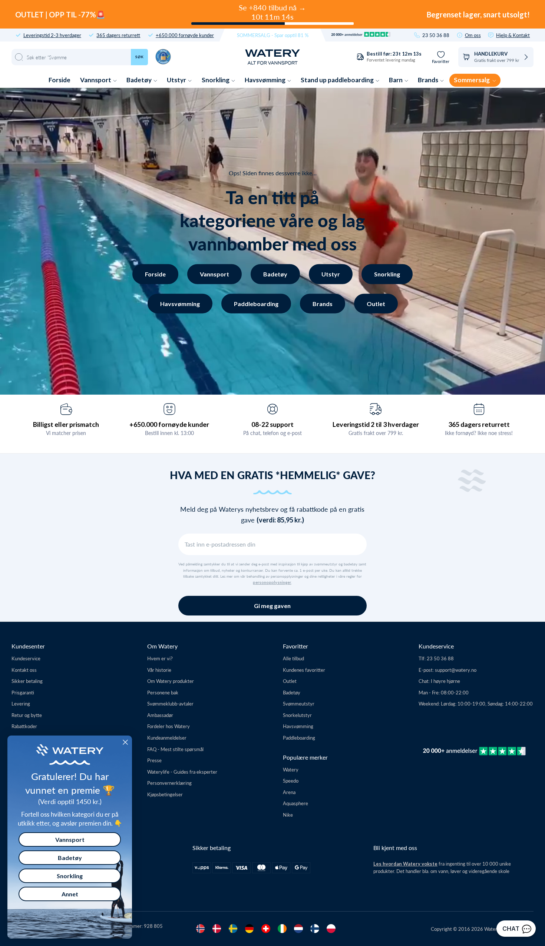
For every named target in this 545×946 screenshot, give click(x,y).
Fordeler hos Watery (168, 726)
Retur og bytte (26, 714)
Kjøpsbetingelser (165, 794)
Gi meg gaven (272, 605)
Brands (428, 80)
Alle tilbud (293, 658)
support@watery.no (455, 669)
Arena (289, 792)
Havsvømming (266, 80)
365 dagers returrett (118, 35)
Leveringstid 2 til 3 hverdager (376, 424)
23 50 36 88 (435, 35)
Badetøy (139, 80)
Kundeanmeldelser (166, 737)
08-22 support (272, 424)
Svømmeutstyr (298, 703)
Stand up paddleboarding (338, 80)
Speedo (290, 780)
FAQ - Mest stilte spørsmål (175, 749)
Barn (396, 80)
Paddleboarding (256, 303)
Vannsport (96, 80)
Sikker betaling (27, 680)
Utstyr (177, 80)
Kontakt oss (24, 669)
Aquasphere (295, 803)
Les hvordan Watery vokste (405, 864)
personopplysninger (272, 582)
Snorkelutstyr (297, 714)
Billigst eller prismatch (66, 424)
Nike (288, 814)
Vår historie (159, 669)
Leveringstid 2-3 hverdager (52, 35)
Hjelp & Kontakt (513, 35)
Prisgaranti (22, 692)
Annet (70, 893)
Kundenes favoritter (304, 669)
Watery (290, 769)
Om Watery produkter (170, 680)
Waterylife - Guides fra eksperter (182, 771)
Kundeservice (25, 658)
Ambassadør (160, 714)
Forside (59, 80)
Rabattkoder (24, 726)
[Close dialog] (125, 742)
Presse (154, 760)
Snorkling (216, 80)
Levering (20, 703)
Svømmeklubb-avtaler (170, 703)
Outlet (376, 303)
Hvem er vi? (160, 658)
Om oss (473, 35)
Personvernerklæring (169, 782)
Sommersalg (472, 80)
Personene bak (162, 692)
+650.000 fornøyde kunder (185, 35)
